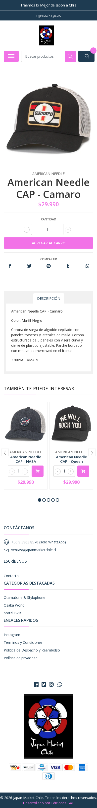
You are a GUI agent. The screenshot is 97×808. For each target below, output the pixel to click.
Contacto (11, 575)
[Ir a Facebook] (36, 684)
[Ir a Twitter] (44, 684)
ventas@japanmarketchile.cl (33, 549)
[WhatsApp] (59, 684)
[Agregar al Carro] (38, 471)
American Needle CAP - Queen (71, 459)
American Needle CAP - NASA (25, 459)
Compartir (48, 259)
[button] (39, 500)
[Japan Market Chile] (46, 35)
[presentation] (5, 452)
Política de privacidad (21, 657)
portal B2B (12, 613)
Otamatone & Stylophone (24, 597)
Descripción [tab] (48, 298)
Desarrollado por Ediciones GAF (48, 803)
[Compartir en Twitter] (29, 266)
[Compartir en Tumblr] (68, 266)
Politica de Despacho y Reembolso (32, 650)
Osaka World (14, 605)
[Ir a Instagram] (51, 684)
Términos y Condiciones (23, 642)
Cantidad (48, 219)
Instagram (12, 634)
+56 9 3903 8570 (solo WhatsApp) (38, 542)
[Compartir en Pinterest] (49, 266)
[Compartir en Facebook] (10, 266)
